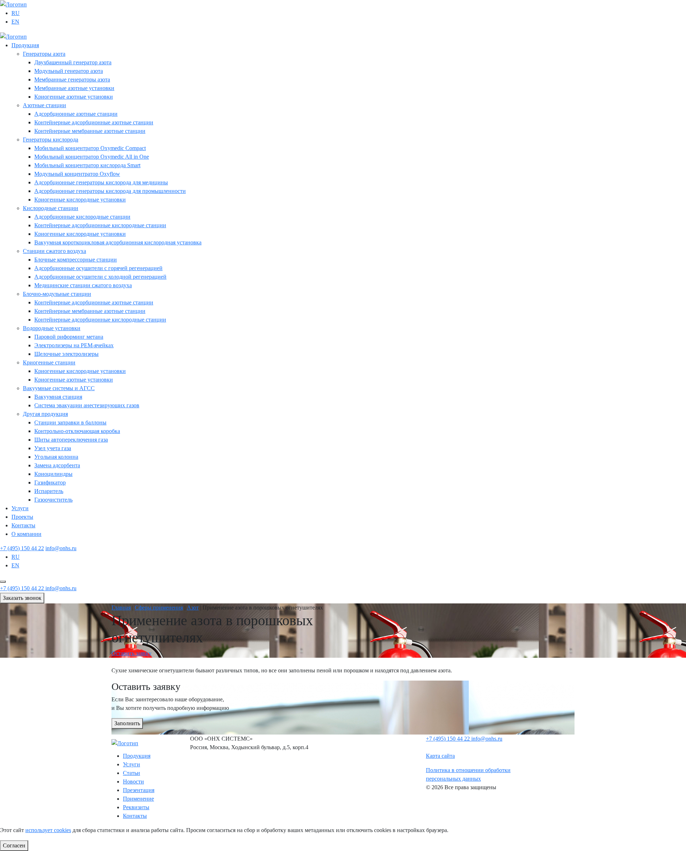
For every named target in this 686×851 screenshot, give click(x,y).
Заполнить (127, 723)
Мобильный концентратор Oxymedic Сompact (90, 148)
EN (15, 22)
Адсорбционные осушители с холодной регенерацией (100, 277)
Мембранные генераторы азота (72, 79)
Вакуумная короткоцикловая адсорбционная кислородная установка (118, 242)
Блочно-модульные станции (57, 294)
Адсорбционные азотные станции (76, 114)
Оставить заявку (131, 653)
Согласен (14, 845)
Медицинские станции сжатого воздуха (83, 285)
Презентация (138, 790)
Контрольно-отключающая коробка (77, 431)
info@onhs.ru (60, 548)
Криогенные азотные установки (73, 97)
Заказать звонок (22, 598)
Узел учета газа (52, 448)
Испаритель (48, 491)
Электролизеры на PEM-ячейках (74, 345)
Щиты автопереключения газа (71, 440)
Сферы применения (159, 607)
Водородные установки (51, 328)
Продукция (25, 45)
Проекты (22, 517)
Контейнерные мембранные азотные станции (89, 131)
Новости (133, 781)
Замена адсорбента (57, 465)
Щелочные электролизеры (66, 354)
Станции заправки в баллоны (70, 422)
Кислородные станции (50, 208)
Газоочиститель (53, 500)
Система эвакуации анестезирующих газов (86, 405)
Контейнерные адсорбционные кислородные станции (100, 225)
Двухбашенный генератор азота (72, 62)
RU (15, 13)
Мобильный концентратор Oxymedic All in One (91, 157)
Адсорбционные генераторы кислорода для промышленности (110, 191)
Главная (121, 607)
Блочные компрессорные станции (75, 260)
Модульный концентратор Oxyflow (77, 174)
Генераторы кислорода (50, 139)
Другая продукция (45, 414)
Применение (138, 799)
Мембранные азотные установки (74, 88)
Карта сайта (440, 756)
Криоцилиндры (53, 474)
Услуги (20, 508)
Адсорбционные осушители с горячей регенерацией (98, 268)
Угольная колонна (56, 457)
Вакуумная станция (58, 397)
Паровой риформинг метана (68, 337)
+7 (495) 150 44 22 (22, 548)
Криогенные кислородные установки (80, 199)
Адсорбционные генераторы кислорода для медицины (101, 182)
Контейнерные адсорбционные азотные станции (93, 122)
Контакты (23, 525)
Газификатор (50, 482)
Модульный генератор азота (68, 71)
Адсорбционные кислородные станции (82, 217)
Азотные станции (44, 105)
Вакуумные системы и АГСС (59, 388)
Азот (193, 607)
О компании (26, 534)
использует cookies (48, 830)
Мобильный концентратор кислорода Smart (87, 165)
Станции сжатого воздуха (54, 251)
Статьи (131, 773)
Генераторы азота (44, 54)
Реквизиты (136, 807)
